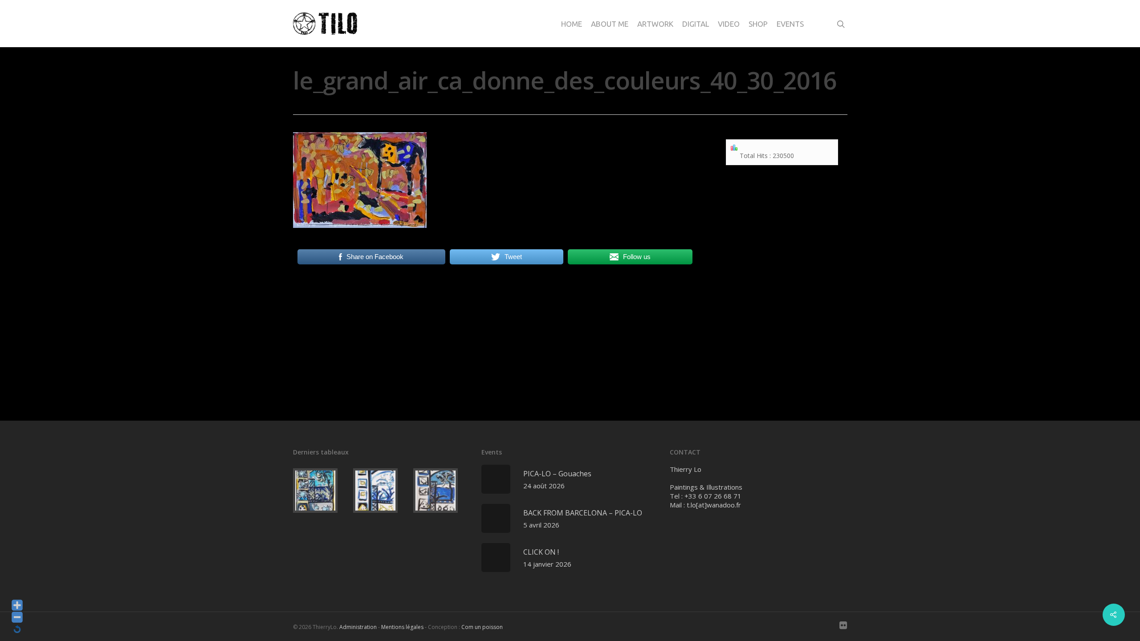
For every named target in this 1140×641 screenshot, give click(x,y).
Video (729, 24)
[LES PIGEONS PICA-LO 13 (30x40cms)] (381, 490)
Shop (758, 24)
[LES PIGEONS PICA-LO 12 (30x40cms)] (441, 490)
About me (609, 24)
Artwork (655, 24)
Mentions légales (402, 627)
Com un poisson (482, 627)
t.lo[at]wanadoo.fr (714, 504)
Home (571, 24)
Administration (358, 627)
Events (790, 24)
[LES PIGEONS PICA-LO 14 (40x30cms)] (321, 490)
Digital (695, 24)
